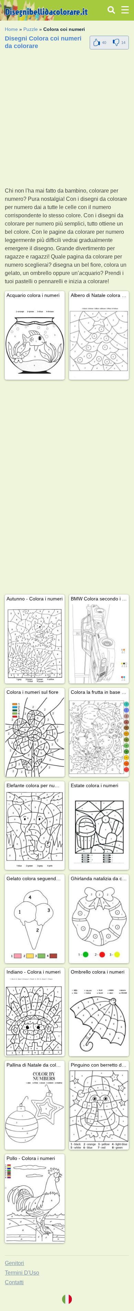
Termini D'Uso (22, 1273)
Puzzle (30, 29)
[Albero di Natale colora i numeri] (99, 340)
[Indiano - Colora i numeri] (35, 1017)
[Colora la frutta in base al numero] (99, 737)
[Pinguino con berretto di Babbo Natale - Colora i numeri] (99, 1110)
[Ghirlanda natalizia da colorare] (99, 923)
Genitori (14, 1263)
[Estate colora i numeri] (99, 830)
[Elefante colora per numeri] (35, 830)
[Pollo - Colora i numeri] (35, 1203)
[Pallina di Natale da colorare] (35, 1110)
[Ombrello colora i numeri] (99, 1017)
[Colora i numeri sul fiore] (35, 737)
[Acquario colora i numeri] (35, 340)
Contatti (14, 1282)
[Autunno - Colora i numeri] (35, 643)
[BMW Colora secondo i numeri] (99, 643)
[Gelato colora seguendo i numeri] (35, 923)
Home (11, 29)
